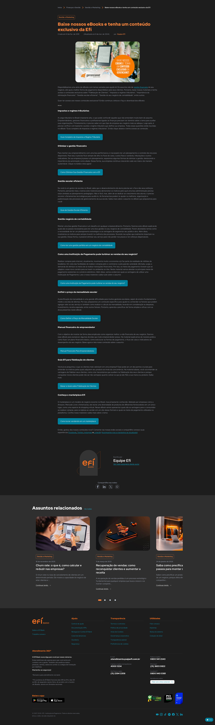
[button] (209, 720)
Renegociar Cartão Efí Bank (81, 632)
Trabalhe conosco (38, 634)
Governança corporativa (120, 636)
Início (60, 7)
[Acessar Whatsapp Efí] (117, 487)
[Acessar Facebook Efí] (98, 487)
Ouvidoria (75, 640)
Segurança (75, 644)
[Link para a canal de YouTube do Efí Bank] (157, 714)
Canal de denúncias (78, 636)
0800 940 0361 (158, 673)
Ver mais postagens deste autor (126, 464)
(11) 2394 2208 (118, 673)
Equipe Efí (121, 34)
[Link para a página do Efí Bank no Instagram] (161, 714)
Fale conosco (155, 624)
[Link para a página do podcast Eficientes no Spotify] (169, 714)
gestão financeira (141, 87)
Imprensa (153, 628)
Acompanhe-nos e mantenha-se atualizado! (120, 432)
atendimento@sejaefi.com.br (125, 659)
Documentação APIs (79, 628)
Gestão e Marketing (92, 7)
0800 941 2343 (157, 659)
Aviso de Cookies (117, 632)
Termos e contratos (118, 624)
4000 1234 (116, 666)
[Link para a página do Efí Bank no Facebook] (173, 714)
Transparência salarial (119, 640)
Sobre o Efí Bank (38, 630)
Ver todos (89, 509)
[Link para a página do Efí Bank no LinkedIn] (181, 714)
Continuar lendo (42, 585)
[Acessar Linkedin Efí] (104, 487)
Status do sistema (156, 632)
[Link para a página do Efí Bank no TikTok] (165, 714)
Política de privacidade (119, 628)
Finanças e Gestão (73, 7)
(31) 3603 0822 (157, 666)
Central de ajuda (77, 624)
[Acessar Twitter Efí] (111, 487)
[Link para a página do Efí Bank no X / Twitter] (177, 714)
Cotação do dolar (156, 636)
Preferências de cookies (119, 644)
